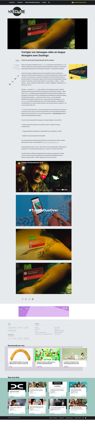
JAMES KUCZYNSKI (12, 330)
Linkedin (12, 81)
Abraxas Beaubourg (12, 327)
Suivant (86, 404)
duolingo (26, 327)
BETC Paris (20, 327)
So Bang (35, 393)
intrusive (44, 64)
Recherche (49, 2)
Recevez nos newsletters (80, 2)
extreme (55, 393)
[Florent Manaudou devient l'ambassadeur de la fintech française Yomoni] (78, 387)
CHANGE (14, 410)
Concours (20, 338)
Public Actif (56, 410)
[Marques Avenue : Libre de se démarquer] (17, 404)
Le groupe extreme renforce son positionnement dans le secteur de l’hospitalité (57, 390)
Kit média (44, 2)
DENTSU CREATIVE (16, 392)
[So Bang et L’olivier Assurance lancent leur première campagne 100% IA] (37, 387)
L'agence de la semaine (14, 391)
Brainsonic (76, 393)
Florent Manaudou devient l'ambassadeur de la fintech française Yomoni (76, 390)
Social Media (26, 338)
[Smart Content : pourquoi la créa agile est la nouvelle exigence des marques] (37, 404)
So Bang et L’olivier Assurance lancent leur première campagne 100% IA (36, 390)
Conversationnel (36, 410)
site (45, 149)
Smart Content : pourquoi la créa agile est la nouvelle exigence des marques (36, 408)
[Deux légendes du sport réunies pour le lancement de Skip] (78, 404)
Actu (9, 338)
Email (10, 84)
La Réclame (16, 12)
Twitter (15, 79)
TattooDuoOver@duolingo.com (51, 142)
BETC (34, 89)
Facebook (18, 76)
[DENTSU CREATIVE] (17, 387)
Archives (14, 338)
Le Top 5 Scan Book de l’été (76, 408)
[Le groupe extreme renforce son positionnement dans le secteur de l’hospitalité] (58, 387)
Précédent (69, 404)
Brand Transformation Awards (32, 2)
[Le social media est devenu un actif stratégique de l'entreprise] (58, 404)
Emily (63, 64)
